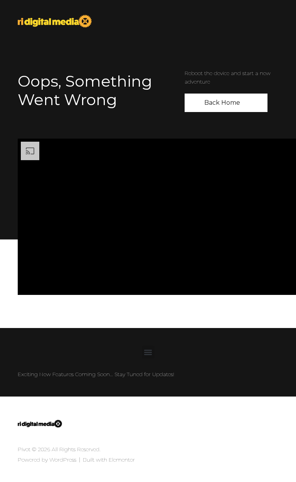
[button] (148, 352)
